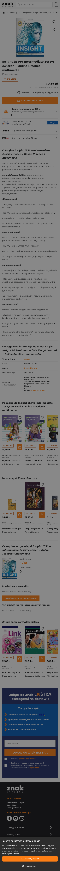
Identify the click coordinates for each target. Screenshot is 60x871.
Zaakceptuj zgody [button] (30, 859)
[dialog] (30, 854)
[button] (30, 866)
